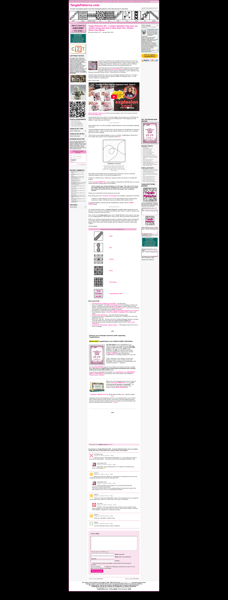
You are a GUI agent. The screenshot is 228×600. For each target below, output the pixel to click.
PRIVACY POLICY (126, 587)
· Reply (112, 455)
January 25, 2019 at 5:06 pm (104, 464)
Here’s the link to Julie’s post (97, 113)
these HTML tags (103, 551)
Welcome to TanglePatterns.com (147, 148)
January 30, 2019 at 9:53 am (101, 516)
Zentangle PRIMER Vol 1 (99, 182)
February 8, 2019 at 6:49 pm (101, 523)
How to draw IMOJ (147, 151)
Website (117, 560)
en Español (100, 375)
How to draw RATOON (131, 578)
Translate (153, 27)
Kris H (116, 402)
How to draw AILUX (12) (148, 180)
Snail (110, 236)
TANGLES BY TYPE (76, 128)
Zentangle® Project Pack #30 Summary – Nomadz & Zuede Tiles (150, 157)
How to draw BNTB (81, 182)
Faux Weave (113, 282)
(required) (119, 554)
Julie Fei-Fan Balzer (116, 69)
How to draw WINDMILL (77, 123)
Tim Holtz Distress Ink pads (111, 508)
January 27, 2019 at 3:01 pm (101, 495)
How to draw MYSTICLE (78, 184)
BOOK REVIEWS (99, 367)
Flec (110, 247)
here (119, 136)
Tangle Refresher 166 (115, 293)
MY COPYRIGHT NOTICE (114, 587)
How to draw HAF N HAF (77, 126)
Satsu (111, 270)
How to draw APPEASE (76, 124)
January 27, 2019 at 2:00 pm (104, 483)
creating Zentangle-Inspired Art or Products (125, 310)
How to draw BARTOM (96, 578)
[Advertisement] (78, 236)
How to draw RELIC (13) (149, 179)
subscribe (96, 568)
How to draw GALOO (148, 159)
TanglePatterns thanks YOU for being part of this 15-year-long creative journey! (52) (150, 170)
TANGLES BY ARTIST (77, 134)
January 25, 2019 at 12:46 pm (102, 455)
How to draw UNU (80, 176)
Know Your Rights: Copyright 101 (117, 312)
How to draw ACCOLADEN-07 (77, 178)
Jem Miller (100, 503)
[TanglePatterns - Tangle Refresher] (98, 293)
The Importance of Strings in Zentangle (104, 303)
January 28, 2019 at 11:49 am (104, 504)
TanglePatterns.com (84, 5)
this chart (104, 489)
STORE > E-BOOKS (112, 353)
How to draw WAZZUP (148, 152)
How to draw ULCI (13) (148, 177)
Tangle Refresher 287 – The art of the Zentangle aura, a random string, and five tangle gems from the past (150, 164)
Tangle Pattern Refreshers (100, 315)
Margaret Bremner (75, 185)
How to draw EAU (75, 121)
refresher (110, 444)
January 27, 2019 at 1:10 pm (101, 474)
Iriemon (111, 259)
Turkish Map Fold (96, 114)
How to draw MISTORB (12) (149, 181)
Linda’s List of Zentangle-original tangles (104, 325)
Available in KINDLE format (98, 394)
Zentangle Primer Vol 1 (118, 307)
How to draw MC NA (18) (149, 173)
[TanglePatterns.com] (114, 16)
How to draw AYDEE (76, 122)
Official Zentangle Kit (113, 305)
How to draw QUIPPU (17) (149, 176)
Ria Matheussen (98, 454)
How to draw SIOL (147, 150)
